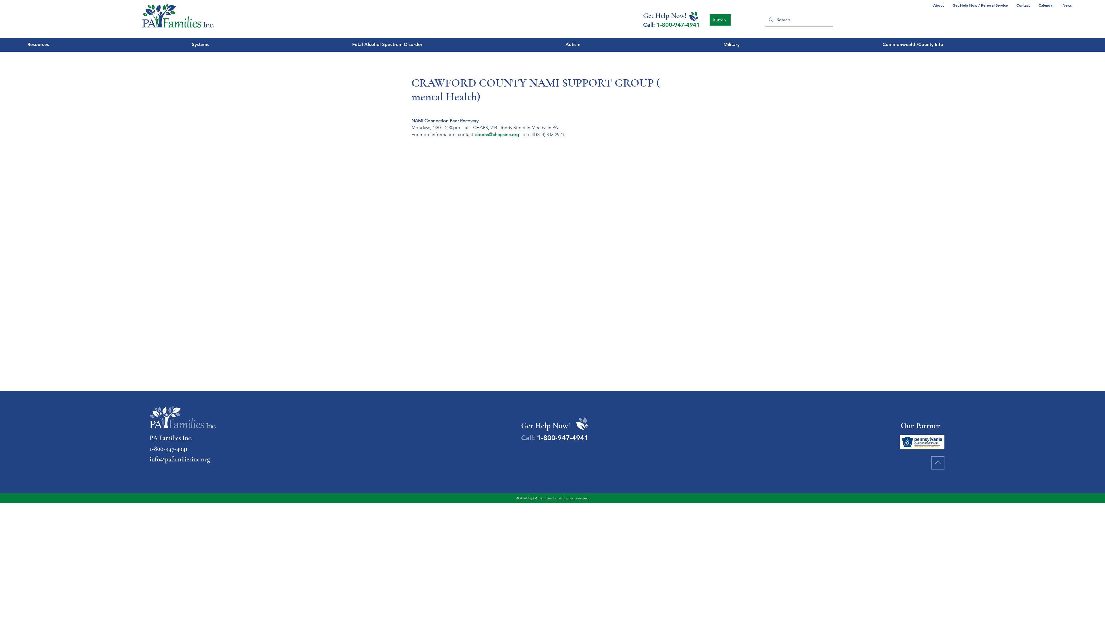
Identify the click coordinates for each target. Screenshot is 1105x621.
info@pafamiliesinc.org (180, 459)
